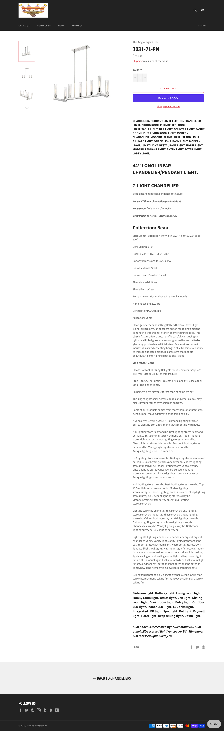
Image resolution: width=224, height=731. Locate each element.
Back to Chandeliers (113, 678)
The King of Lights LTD (36, 725)
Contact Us (44, 25)
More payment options (168, 106)
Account (201, 25)
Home (61, 25)
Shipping (138, 61)
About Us (77, 25)
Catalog (24, 25)
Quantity (137, 70)
